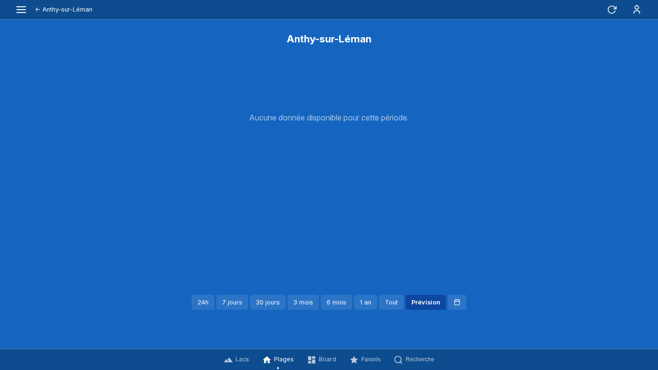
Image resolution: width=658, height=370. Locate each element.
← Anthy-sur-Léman (63, 9)
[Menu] (21, 9)
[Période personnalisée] (457, 302)
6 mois (336, 302)
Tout (391, 302)
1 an (365, 302)
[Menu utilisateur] (636, 9)
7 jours (232, 302)
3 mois (303, 302)
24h (203, 302)
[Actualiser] (611, 9)
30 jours (268, 302)
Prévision (425, 302)
